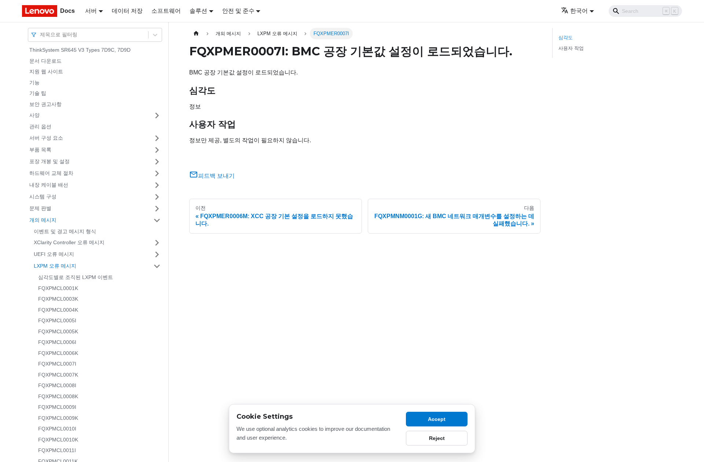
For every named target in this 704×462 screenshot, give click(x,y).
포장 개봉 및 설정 (49, 161)
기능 (34, 82)
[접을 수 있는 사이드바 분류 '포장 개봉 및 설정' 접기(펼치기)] (157, 162)
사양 (34, 115)
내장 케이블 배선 (48, 185)
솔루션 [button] (198, 11)
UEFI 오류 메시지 (54, 254)
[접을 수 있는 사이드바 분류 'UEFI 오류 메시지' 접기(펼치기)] (157, 254)
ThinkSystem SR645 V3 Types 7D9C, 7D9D (80, 50)
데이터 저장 (127, 11)
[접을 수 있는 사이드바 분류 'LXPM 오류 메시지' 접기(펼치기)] (157, 266)
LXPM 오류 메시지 (55, 266)
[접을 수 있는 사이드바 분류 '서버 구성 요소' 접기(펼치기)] (157, 138)
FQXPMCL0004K (58, 310)
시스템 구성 (42, 196)
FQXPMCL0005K (58, 331)
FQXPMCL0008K (58, 396)
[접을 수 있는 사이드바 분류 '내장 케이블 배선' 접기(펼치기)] (157, 185)
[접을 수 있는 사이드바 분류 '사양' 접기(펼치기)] (157, 115)
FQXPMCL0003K (58, 299)
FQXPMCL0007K (58, 375)
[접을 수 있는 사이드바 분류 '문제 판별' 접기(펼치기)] (157, 208)
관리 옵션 (40, 126)
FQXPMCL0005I (57, 320)
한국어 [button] (579, 11)
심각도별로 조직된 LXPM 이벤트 (75, 277)
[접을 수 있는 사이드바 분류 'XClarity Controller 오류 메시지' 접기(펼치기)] (157, 243)
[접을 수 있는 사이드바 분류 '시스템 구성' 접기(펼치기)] (157, 197)
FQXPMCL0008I (57, 385)
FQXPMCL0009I (57, 407)
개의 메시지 (42, 220)
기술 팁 (37, 93)
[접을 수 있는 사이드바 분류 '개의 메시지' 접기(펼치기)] (157, 220)
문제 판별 (40, 208)
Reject (437, 438)
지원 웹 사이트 (46, 71)
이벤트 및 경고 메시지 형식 (65, 231)
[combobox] (40, 34)
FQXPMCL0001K (58, 288)
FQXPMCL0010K (58, 440)
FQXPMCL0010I (57, 429)
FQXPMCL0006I (57, 342)
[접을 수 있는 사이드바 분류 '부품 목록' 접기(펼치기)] (157, 150)
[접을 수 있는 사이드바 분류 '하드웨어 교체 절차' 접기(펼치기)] (157, 173)
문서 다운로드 (45, 61)
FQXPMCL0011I (57, 450)
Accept (436, 419)
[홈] (196, 33)
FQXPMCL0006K (58, 353)
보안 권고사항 (45, 104)
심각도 (565, 37)
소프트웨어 (166, 11)
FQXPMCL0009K (58, 418)
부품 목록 (40, 150)
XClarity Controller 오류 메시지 (69, 242)
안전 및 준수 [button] (238, 11)
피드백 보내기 (216, 176)
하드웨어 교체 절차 (51, 173)
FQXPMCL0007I (57, 364)
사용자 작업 (571, 48)
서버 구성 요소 (46, 138)
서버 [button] (91, 11)
